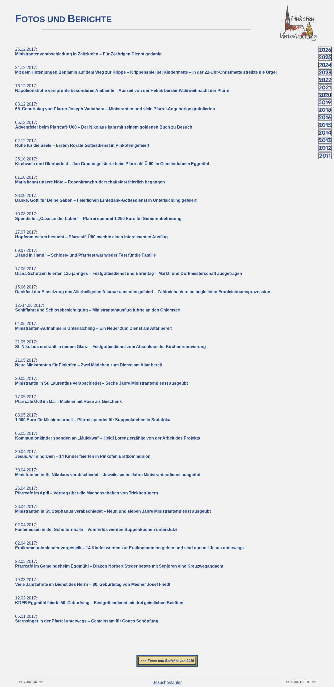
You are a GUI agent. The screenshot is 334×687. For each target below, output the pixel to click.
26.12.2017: (88, 51)
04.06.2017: (93, 326)
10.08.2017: (98, 216)
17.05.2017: (68, 399)
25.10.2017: (112, 161)
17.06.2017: (128, 271)
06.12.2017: (103, 124)
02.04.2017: (96, 527)
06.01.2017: (86, 618)
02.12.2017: (82, 143)
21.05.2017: (110, 344)
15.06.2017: (142, 289)
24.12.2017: (146, 69)
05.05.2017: (107, 435)
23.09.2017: (105, 198)
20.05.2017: (101, 380)
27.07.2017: (91, 234)
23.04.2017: (113, 508)
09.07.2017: (85, 252)
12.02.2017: (99, 600)
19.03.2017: (92, 582)
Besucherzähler (167, 682)
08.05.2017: (92, 417)
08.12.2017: (115, 106)
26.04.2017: (86, 490)
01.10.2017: (90, 179)
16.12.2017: (122, 88)
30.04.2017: (83, 454)
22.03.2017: (119, 563)
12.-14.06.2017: (97, 307)
